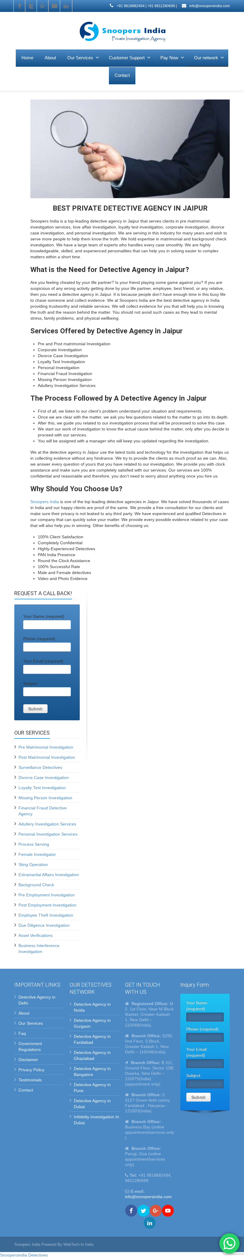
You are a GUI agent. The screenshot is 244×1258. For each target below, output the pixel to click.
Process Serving (33, 844)
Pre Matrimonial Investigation (45, 747)
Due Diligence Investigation (44, 925)
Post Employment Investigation (47, 905)
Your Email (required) (43, 661)
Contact (122, 75)
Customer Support (127, 57)
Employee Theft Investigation (45, 915)
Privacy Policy (31, 1069)
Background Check (36, 884)
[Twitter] (31, 6)
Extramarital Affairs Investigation (48, 874)
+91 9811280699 (161, 6)
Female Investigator (37, 854)
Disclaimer (28, 1059)
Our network (206, 57)
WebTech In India (78, 1244)
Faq (22, 1033)
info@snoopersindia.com (209, 6)
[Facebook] (20, 6)
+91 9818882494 (130, 6)
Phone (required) (39, 638)
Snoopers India (44, 501)
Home (27, 57)
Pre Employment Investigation (46, 894)
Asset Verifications (35, 935)
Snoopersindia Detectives (24, 1255)
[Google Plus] (43, 6)
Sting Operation (33, 864)
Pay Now (169, 57)
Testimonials (30, 1079)
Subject (30, 683)
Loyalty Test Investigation (42, 787)
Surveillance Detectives (40, 767)
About (50, 57)
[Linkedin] (66, 6)
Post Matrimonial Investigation (46, 757)
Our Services (80, 57)
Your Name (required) (43, 616)
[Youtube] (54, 6)
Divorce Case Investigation (43, 777)
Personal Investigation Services (47, 834)
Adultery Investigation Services (47, 824)
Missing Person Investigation (45, 797)
